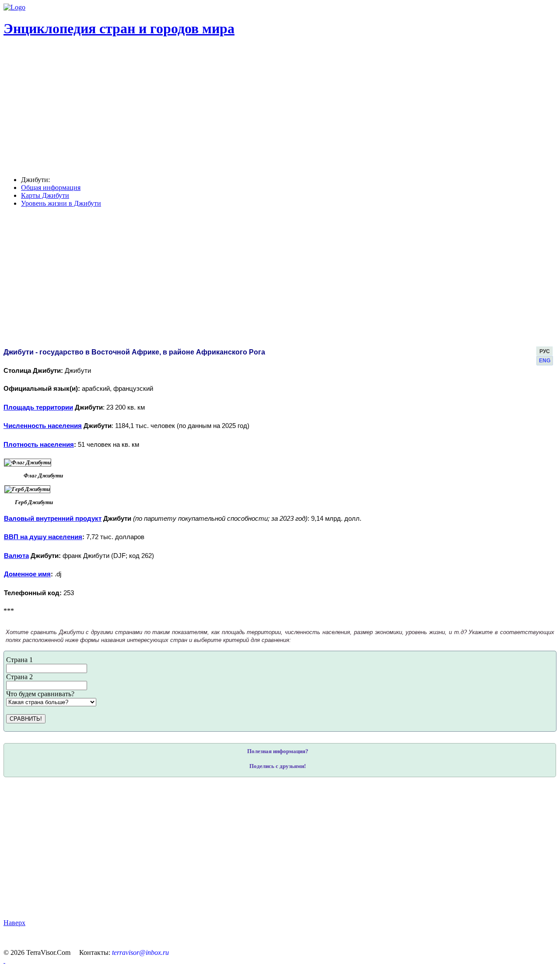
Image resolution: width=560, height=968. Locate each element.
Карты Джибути (45, 195)
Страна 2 (19, 676)
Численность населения (43, 425)
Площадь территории (38, 407)
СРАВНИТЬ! (26, 718)
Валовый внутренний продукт (53, 518)
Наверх (14, 922)
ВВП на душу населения (43, 536)
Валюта (16, 555)
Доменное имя (27, 574)
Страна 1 (19, 659)
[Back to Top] (4, 960)
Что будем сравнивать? (40, 694)
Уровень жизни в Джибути (61, 203)
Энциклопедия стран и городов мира (119, 28)
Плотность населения (39, 444)
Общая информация (50, 187)
